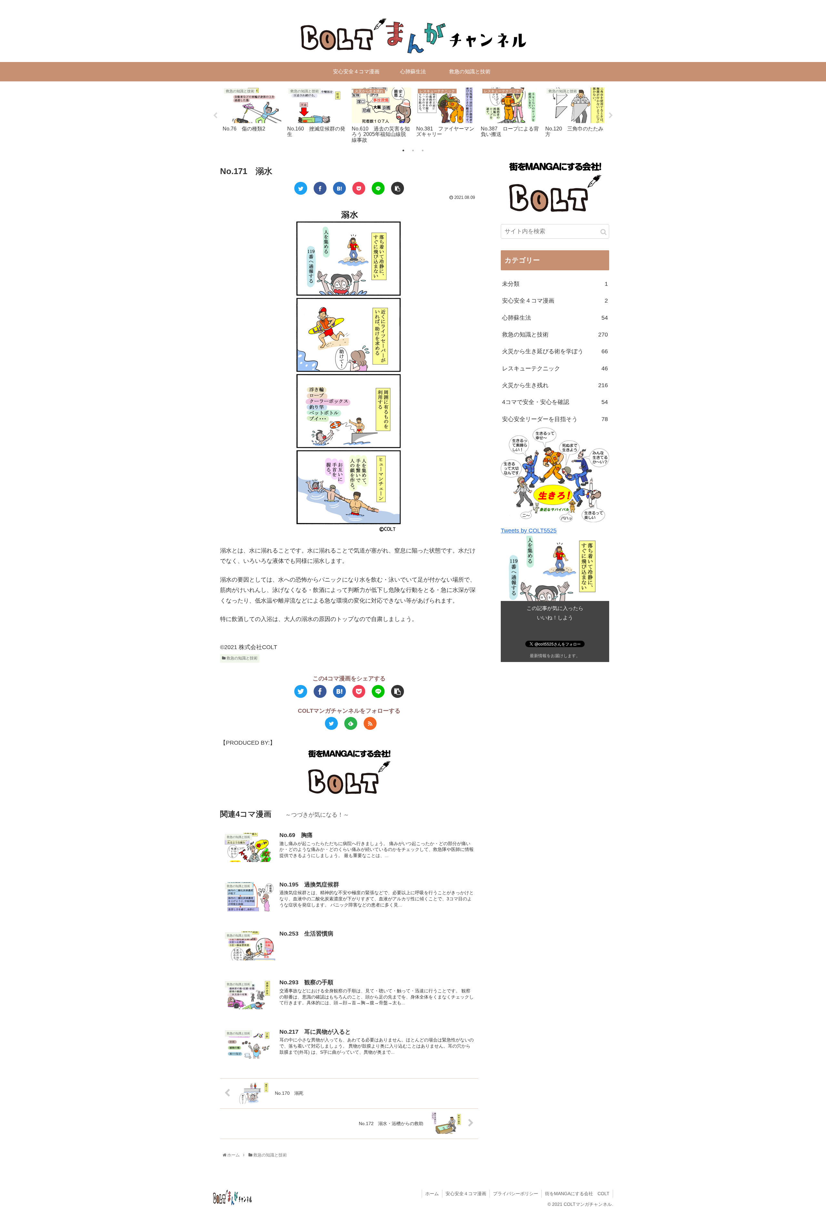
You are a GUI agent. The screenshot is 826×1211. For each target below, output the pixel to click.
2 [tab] (413, 150)
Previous (215, 115)
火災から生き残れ (555, 385)
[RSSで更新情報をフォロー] (370, 723)
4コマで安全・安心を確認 (555, 402)
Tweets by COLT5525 (529, 530)
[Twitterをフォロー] (331, 723)
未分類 (555, 284)
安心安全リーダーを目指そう (555, 419)
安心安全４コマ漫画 (555, 300)
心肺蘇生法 (555, 318)
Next (611, 115)
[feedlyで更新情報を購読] (350, 723)
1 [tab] (403, 150)
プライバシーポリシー (515, 1193)
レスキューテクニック (555, 368)
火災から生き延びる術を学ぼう (555, 351)
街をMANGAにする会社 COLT (577, 1193)
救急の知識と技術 (241, 658)
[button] (603, 232)
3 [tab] (422, 150)
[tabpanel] (252, 114)
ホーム (432, 1193)
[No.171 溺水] (339, 188)
